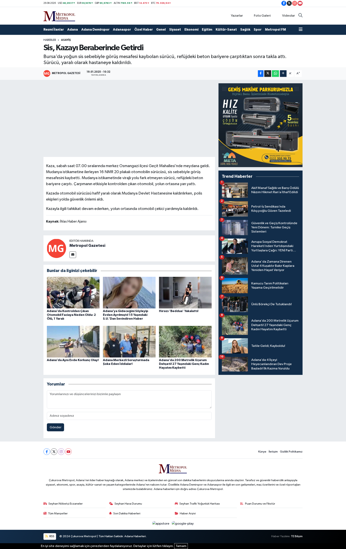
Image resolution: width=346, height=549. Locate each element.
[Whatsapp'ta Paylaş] (275, 73)
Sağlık (245, 29)
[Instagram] (61, 451)
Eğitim (207, 29)
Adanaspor (122, 29)
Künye (262, 451)
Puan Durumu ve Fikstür (260, 503)
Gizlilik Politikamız (291, 451)
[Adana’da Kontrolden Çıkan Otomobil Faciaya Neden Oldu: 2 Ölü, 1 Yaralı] (73, 292)
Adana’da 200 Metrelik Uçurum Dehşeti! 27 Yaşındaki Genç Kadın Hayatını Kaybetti (184, 363)
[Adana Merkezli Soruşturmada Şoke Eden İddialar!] (129, 341)
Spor (258, 29)
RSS (51, 536)
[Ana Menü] (301, 29)
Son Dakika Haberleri (126, 513)
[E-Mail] (72, 254)
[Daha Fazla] (283, 73)
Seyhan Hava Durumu (128, 503)
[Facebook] (46, 451)
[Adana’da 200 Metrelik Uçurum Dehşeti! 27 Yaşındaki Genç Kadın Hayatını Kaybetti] (185, 341)
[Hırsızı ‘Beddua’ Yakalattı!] (185, 292)
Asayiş (66, 40)
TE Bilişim (297, 536)
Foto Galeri (262, 15)
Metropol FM (275, 29)
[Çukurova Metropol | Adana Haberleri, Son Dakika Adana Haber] (59, 15)
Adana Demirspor (95, 29)
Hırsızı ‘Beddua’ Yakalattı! (178, 311)
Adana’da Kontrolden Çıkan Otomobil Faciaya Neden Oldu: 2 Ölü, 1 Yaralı (71, 314)
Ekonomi (191, 29)
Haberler (49, 40)
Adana (72, 29)
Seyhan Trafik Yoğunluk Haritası (199, 503)
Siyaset (175, 29)
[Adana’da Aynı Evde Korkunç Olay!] (73, 341)
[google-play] (183, 523)
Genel (161, 29)
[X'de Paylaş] (267, 73)
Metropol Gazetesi (87, 246)
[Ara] (300, 15)
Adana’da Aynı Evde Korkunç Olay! (73, 360)
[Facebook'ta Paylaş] (261, 73)
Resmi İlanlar (53, 29)
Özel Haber (143, 29)
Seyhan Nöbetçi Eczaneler (65, 503)
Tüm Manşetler (58, 513)
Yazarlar (237, 15)
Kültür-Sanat (226, 29)
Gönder (55, 427)
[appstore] (161, 523)
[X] (54, 451)
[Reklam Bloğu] (260, 125)
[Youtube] (68, 451)
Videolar (288, 15)
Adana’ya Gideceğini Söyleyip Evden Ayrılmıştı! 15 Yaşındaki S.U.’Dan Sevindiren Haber (125, 314)
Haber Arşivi (188, 513)
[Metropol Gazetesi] (56, 248)
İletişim (273, 451)
